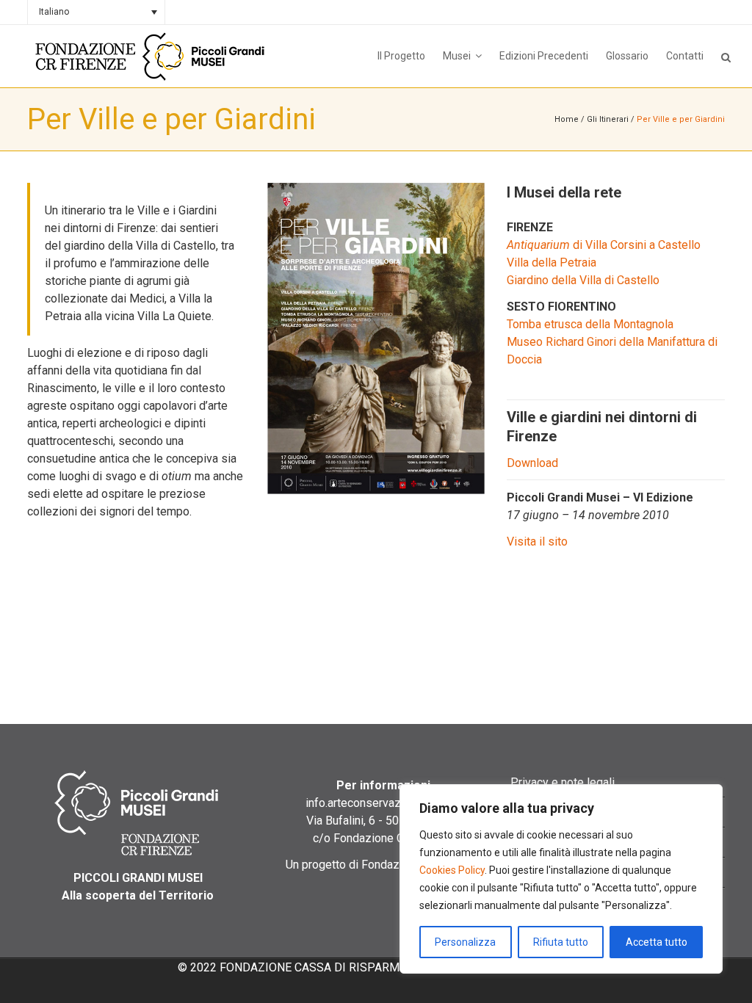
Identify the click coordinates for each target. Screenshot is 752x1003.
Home (566, 119)
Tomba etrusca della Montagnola (590, 324)
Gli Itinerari (608, 119)
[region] (561, 879)
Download (532, 463)
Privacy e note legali (562, 782)
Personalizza (465, 942)
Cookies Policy (452, 870)
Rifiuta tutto (560, 942)
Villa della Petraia (551, 262)
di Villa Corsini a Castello (604, 245)
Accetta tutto (656, 942)
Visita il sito (537, 541)
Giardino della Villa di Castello (583, 280)
